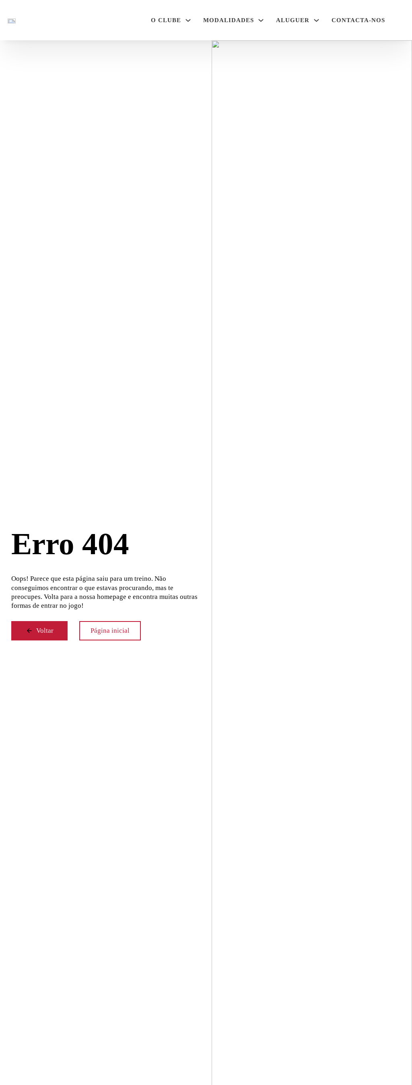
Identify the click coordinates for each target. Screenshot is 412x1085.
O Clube (166, 20)
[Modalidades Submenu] (261, 20)
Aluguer (292, 20)
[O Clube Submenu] (188, 20)
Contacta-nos (358, 20)
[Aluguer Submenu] (316, 20)
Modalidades (228, 20)
